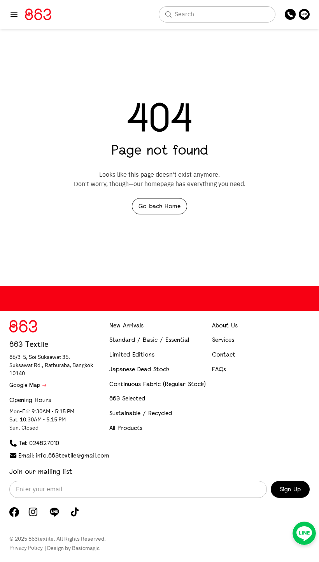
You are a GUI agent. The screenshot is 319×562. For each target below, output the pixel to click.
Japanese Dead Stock (139, 369)
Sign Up (290, 489)
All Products (125, 428)
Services (223, 339)
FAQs (219, 369)
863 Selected (127, 398)
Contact (223, 354)
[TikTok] (75, 512)
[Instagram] (33, 512)
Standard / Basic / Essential (149, 339)
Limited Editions (131, 354)
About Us (225, 325)
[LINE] (54, 512)
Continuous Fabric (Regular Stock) (157, 384)
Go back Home (159, 206)
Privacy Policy (26, 548)
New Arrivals (126, 325)
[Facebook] (14, 512)
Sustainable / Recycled (140, 413)
